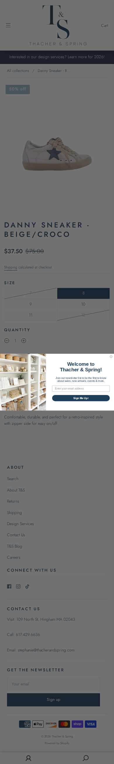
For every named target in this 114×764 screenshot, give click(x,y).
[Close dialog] (111, 356)
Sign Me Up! (80, 398)
